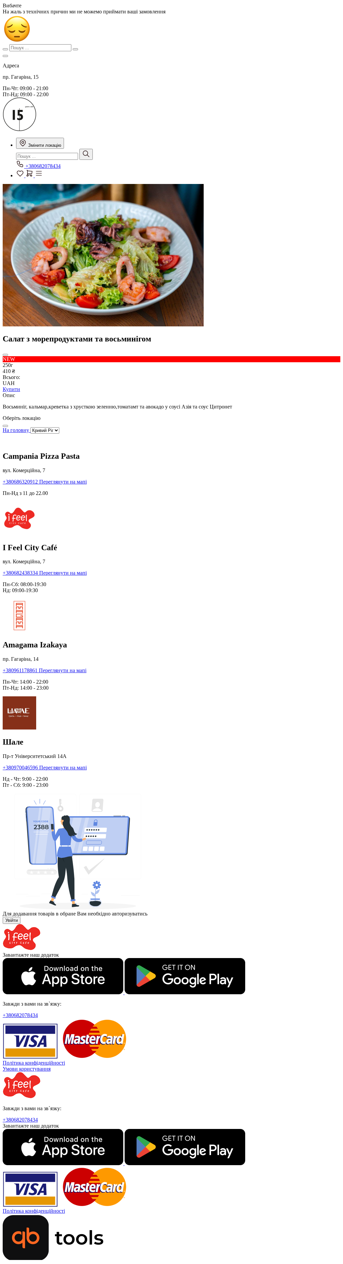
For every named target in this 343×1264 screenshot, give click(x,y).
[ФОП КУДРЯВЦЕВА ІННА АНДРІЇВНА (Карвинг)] (19, 129)
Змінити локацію (44, 145)
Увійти (11, 920)
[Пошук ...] (86, 154)
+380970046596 (21, 767)
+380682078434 (42, 166)
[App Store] (64, 992)
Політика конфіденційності (34, 1063)
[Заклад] (5, 56)
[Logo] (22, 949)
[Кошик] (30, 175)
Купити (11, 389)
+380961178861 (21, 670)
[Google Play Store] (185, 992)
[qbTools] (53, 1258)
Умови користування (27, 1069)
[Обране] (20, 175)
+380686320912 (21, 482)
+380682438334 (21, 573)
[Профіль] (39, 175)
